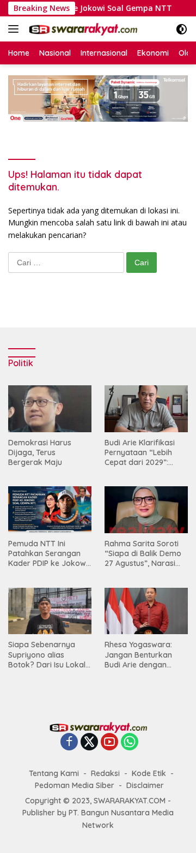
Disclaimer (145, 785)
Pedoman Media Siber (74, 785)
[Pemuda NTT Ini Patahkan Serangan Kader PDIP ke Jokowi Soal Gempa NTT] (49, 509)
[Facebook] (69, 742)
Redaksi (105, 773)
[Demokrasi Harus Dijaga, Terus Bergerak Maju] (49, 408)
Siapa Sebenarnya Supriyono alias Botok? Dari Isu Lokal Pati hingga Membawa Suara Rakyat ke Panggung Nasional (48, 655)
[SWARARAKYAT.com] (81, 28)
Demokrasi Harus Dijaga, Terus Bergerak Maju (39, 452)
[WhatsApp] (129, 742)
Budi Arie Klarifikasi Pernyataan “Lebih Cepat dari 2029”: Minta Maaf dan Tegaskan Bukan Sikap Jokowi (146, 453)
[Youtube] (109, 742)
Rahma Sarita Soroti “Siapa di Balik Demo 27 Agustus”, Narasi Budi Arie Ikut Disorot (143, 554)
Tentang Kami (54, 773)
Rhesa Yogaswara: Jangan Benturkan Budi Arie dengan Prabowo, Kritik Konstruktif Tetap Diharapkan (138, 655)
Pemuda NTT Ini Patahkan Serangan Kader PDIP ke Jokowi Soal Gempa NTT (48, 554)
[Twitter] (89, 742)
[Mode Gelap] (181, 29)
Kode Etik (149, 773)
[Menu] (15, 29)
